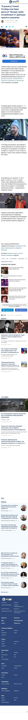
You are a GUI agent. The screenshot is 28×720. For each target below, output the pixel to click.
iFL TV (24, 106)
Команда (16, 602)
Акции (2, 668)
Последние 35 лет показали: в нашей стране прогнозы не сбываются (9, 507)
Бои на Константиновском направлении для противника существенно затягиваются (9, 526)
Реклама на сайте (5, 608)
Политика (16, 618)
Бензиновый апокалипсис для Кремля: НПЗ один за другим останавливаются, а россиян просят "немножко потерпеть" (9, 516)
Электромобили (17, 665)
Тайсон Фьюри (21, 258)
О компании (4, 602)
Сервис (15, 668)
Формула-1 (3, 645)
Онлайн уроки (4, 654)
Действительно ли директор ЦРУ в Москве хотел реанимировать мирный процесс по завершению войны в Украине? (10, 554)
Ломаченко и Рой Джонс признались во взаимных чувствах (13, 248)
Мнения (3, 502)
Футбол (3, 641)
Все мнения (4, 592)
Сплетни (16, 697)
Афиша (2, 697)
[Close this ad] (27, 712)
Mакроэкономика (18, 683)
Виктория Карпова (5, 587)
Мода (15, 700)
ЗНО (2, 657)
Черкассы (3, 634)
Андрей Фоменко (9, 20)
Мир (2, 620)
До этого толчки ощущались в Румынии (10, 445)
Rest (2, 498)
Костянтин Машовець (6, 530)
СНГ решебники (4, 659)
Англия (3, 258)
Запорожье (3, 632)
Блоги (3, 623)
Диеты (2, 677)
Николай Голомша (5, 568)
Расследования (18, 620)
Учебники (16, 652)
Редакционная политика (6, 261)
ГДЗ (2, 652)
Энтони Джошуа (13, 258)
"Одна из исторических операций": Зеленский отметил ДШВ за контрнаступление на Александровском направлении (13, 428)
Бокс (17, 20)
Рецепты (3, 675)
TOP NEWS (4, 397)
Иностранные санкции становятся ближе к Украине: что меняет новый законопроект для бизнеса (10, 584)
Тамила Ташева (5, 578)
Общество (17, 623)
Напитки (16, 675)
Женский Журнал (5, 702)
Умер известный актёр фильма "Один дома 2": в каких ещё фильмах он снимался (12, 336)
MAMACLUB (16, 690)
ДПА (15, 654)
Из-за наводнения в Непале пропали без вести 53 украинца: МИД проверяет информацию (13, 415)
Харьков (16, 630)
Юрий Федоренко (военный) (8, 520)
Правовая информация (6, 604)
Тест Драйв (4, 665)
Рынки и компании (5, 683)
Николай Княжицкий (6, 558)
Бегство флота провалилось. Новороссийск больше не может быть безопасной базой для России (10, 574)
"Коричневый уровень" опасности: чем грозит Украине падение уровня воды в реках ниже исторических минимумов (10, 364)
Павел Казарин (5, 510)
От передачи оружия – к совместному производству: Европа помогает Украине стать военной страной (10, 564)
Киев (2, 630)
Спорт (8, 315)
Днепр (15, 632)
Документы (16, 608)
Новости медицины (5, 690)
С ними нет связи (5, 419)
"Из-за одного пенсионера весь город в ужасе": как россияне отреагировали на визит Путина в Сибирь (9, 350)
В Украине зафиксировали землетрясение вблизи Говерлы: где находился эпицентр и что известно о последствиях (13, 441)
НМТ (15, 657)
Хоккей (3, 643)
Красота (3, 700)
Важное (3, 318)
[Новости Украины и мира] (3, 315)
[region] (14, 94)
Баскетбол (16, 641)
